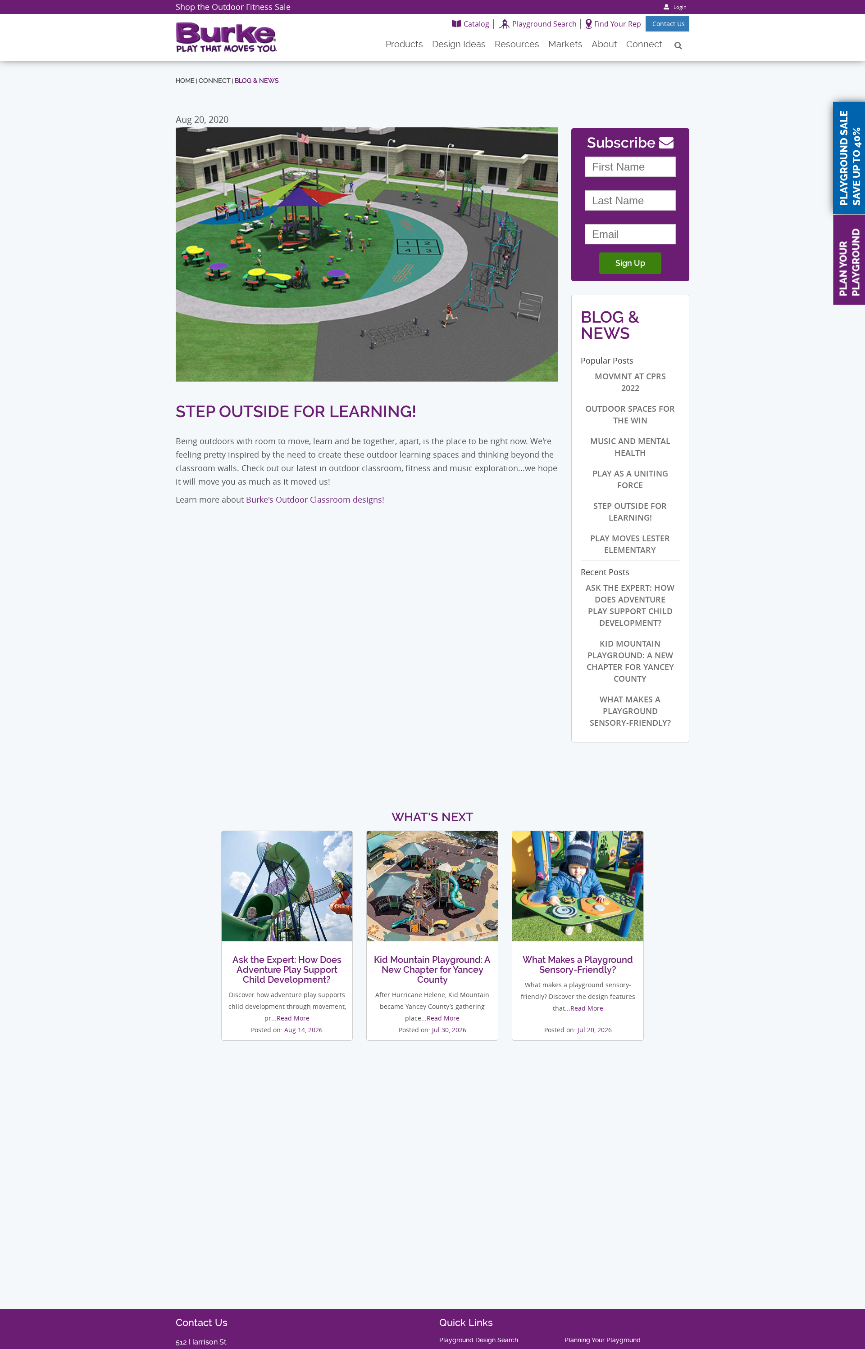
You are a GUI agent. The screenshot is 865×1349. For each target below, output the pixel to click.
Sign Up (630, 263)
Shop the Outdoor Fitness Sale (233, 6)
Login (680, 7)
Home (185, 80)
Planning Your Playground (603, 1340)
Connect (215, 80)
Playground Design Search (478, 1340)
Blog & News (257, 80)
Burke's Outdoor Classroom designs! (315, 499)
